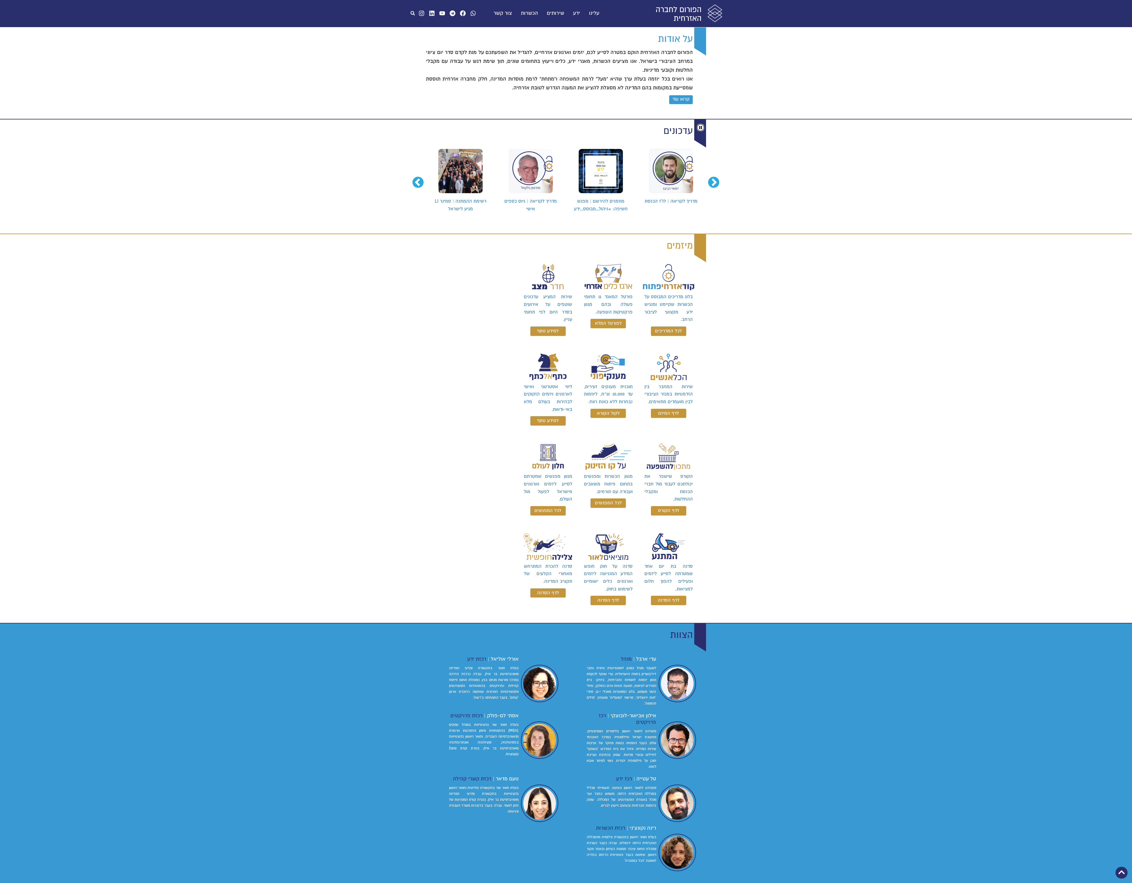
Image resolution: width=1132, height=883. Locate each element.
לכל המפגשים (608, 503)
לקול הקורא (608, 413)
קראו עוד (681, 99)
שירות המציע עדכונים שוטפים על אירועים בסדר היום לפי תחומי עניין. (548, 308)
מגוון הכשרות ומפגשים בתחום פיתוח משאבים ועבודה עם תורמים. (608, 483)
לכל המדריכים (668, 331)
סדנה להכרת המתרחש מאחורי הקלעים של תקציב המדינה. (548, 573)
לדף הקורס (668, 510)
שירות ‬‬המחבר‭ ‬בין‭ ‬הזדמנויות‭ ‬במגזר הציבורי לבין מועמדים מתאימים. (668, 394)
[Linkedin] (432, 13)
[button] (412, 13)
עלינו (594, 13)
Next (421, 179)
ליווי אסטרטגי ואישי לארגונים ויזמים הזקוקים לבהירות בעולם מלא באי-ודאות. (548, 398)
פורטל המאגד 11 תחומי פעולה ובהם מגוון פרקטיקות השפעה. (608, 304)
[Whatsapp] (473, 13)
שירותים (555, 13)
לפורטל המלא (608, 323)
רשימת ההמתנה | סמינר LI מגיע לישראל (531, 205)
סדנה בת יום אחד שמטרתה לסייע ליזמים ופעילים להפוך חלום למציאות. (668, 577)
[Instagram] (421, 13)
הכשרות (529, 13)
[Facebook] (463, 13)
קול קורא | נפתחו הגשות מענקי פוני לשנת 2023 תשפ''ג (460, 205)
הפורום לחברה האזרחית (679, 14)
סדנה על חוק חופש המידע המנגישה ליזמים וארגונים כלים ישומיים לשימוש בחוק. (608, 577)
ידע (576, 13)
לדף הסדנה (668, 600)
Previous (717, 179)
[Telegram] (452, 13)
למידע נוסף (548, 331)
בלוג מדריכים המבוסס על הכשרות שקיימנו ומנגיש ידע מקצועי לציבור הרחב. (668, 308)
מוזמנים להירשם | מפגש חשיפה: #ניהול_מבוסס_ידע (671, 205)
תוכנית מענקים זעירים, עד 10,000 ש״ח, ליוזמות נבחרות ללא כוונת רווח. (608, 394)
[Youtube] (442, 13)
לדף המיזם (668, 413)
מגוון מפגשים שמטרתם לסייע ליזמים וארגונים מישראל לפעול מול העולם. (548, 487)
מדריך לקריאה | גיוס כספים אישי (601, 205)
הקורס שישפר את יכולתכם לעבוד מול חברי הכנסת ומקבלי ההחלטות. (668, 487)
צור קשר (502, 13)
